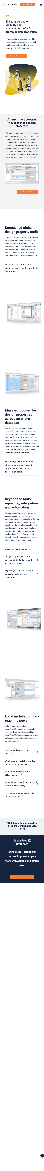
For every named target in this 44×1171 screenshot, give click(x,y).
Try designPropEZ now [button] (16, 55)
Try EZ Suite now (27, 4)
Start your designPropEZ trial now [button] (22, 877)
